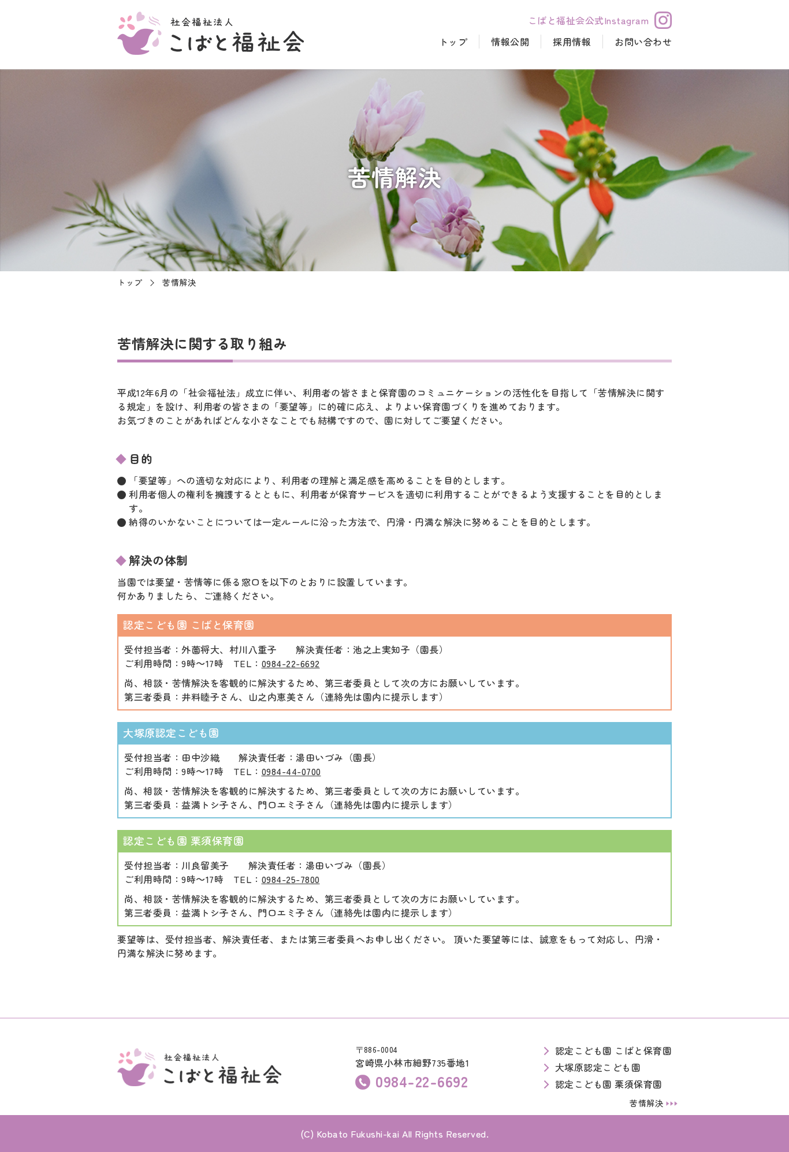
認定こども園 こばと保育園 (613, 1050)
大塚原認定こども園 (598, 1067)
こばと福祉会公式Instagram (588, 20)
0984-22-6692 (291, 663)
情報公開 (510, 41)
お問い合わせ (643, 41)
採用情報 (572, 41)
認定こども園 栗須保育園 (609, 1084)
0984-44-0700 (291, 771)
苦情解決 (646, 1103)
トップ (453, 41)
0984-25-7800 (291, 879)
